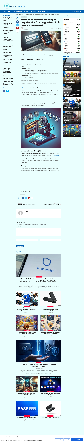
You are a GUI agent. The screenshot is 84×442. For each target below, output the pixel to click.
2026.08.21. (51, 420)
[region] (42, 438)
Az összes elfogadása (76, 439)
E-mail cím (42, 237)
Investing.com (69, 53)
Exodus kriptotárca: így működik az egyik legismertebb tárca (8, 83)
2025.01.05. (26, 29)
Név (17, 237)
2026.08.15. (37, 283)
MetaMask (56, 155)
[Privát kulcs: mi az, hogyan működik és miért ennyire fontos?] (38, 351)
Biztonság (27, 306)
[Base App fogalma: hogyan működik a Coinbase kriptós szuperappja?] (26, 408)
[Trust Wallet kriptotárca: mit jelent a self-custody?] (72, 130)
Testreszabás (59, 439)
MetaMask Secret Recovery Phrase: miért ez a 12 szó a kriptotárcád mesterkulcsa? (27, 334)
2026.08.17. (27, 312)
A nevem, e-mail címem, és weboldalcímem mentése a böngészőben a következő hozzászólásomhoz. (38, 243)
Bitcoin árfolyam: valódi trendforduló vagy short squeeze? (8, 77)
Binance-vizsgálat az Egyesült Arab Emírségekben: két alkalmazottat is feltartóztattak (8, 69)
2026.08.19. (51, 396)
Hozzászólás (19, 226)
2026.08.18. (27, 336)
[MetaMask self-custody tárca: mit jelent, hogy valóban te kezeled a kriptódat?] (72, 77)
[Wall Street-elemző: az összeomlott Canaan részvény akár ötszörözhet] (72, 90)
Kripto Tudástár (50, 391)
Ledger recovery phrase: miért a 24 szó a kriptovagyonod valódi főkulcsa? (50, 309)
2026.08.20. (51, 312)
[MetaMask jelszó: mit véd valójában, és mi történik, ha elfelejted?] (50, 323)
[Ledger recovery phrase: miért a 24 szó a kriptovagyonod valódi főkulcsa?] (50, 298)
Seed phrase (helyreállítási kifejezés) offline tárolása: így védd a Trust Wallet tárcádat (26, 309)
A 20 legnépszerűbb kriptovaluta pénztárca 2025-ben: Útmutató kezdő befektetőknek (26, 395)
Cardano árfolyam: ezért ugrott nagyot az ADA (8, 19)
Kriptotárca (25, 87)
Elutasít (67, 439)
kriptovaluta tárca (30, 90)
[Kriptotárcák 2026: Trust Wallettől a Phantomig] (50, 384)
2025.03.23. (27, 397)
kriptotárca (22, 194)
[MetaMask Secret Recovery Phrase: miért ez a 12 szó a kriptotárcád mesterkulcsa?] (26, 323)
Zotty (25, 28)
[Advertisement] (41, 183)
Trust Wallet (25, 157)
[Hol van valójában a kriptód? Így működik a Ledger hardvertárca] (50, 408)
